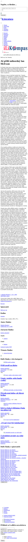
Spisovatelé (6, 26)
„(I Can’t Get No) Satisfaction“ (12, 423)
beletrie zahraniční (5, 333)
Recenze (6, 33)
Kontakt (5, 513)
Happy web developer (11, 538)
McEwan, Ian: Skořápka (10, 453)
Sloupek (5, 43)
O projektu (6, 507)
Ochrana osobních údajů (9, 515)
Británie (5, 344)
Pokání (11, 102)
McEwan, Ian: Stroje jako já (11, 451)
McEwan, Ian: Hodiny (10, 449)
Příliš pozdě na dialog (9, 365)
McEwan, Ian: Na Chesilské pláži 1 (13, 471)
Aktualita (6, 35)
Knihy (5, 27)
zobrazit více (4, 482)
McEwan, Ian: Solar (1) (10, 464)
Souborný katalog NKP (6, 347)
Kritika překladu (7, 41)
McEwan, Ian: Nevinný (10, 466)
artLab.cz (9, 536)
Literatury (6, 29)
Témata (5, 25)
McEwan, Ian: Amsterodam (11, 480)
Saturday (3, 316)
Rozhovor (6, 34)
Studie (5, 38)
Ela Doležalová (4, 384)
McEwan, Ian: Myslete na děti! (12, 460)
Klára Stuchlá (4, 427)
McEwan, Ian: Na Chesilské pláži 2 (13, 472)
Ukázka (5, 42)
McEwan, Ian (4, 310)
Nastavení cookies (8, 516)
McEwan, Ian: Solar (9, 463)
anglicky (6, 338)
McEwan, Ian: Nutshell (10, 456)
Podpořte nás (7, 510)
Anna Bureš (3, 369)
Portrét (5, 39)
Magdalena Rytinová (5, 399)
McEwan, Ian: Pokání (10, 478)
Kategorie (6, 30)
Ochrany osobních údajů (9, 532)
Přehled (5, 37)
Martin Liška (4, 414)
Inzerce (5, 511)
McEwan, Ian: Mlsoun (10, 462)
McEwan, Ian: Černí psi (10, 470)
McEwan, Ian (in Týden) (11, 467)
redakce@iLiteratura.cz (6, 301)
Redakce (6, 508)
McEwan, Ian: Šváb (9, 452)
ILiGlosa (6, 45)
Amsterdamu (13, 100)
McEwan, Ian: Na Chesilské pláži (12, 474)
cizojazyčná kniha (8, 353)
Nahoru (2, 540)
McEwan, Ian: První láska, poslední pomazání (16, 455)
